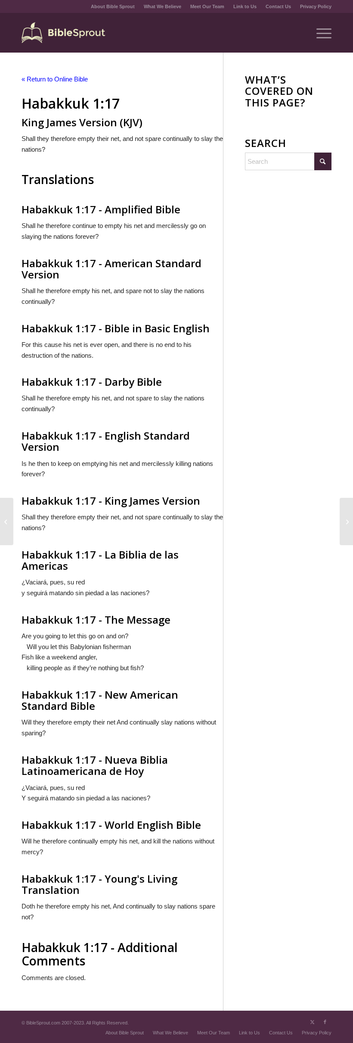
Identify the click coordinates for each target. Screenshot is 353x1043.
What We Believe (162, 6)
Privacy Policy (315, 6)
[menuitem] (113, 6)
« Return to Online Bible (55, 79)
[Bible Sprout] (64, 32)
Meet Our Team (207, 6)
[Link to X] (312, 1021)
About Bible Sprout (113, 6)
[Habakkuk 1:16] (6, 521)
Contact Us (278, 6)
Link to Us (245, 6)
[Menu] (319, 32)
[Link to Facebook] (325, 1021)
